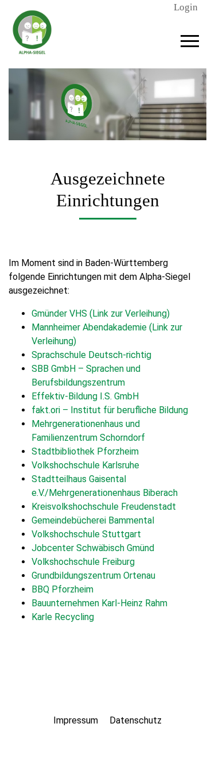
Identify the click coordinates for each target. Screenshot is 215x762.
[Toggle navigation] (190, 39)
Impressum (75, 720)
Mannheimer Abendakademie (89, 327)
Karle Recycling (63, 616)
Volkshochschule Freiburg (83, 561)
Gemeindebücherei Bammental (93, 520)
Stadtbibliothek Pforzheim (85, 451)
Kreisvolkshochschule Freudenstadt (104, 506)
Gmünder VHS (59, 313)
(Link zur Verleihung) (129, 313)
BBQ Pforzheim (62, 589)
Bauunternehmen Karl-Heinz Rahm (99, 603)
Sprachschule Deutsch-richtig (91, 354)
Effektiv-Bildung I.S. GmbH (85, 396)
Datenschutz (136, 720)
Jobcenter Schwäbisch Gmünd (93, 547)
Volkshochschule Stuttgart (86, 534)
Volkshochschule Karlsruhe (85, 465)
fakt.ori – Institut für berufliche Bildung (110, 410)
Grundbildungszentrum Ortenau (93, 575)
